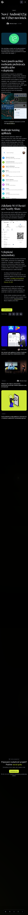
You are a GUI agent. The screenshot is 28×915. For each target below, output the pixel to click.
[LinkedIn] (20, 314)
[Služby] (14, 911)
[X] (13, 314)
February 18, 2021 (8, 282)
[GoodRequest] (2, 2)
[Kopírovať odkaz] (10, 314)
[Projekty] (10, 911)
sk (25, 2)
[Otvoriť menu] (21, 2)
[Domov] (6, 911)
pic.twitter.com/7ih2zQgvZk (17, 278)
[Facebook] (17, 314)
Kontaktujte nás (14, 771)
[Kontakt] (18, 911)
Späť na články (7, 309)
